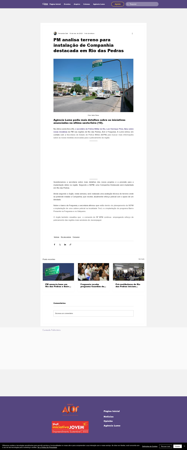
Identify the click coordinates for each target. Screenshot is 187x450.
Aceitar (177, 446)
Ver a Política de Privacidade (47, 447)
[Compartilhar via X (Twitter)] (60, 244)
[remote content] (93, 160)
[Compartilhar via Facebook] (54, 244)
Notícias (56, 237)
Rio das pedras (66, 237)
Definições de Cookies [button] (149, 446)
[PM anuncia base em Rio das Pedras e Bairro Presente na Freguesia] (58, 272)
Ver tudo (141, 259)
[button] (87, 4)
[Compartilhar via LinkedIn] (65, 244)
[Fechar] (184, 446)
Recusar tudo (165, 446)
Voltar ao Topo (3, 439)
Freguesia (76, 237)
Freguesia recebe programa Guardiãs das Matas (93, 285)
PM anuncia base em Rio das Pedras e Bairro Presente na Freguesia (57, 285)
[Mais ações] (132, 33)
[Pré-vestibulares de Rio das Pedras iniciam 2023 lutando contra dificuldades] (128, 272)
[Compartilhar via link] (70, 244)
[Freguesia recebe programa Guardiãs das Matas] (93, 272)
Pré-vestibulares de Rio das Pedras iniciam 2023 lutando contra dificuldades (128, 285)
